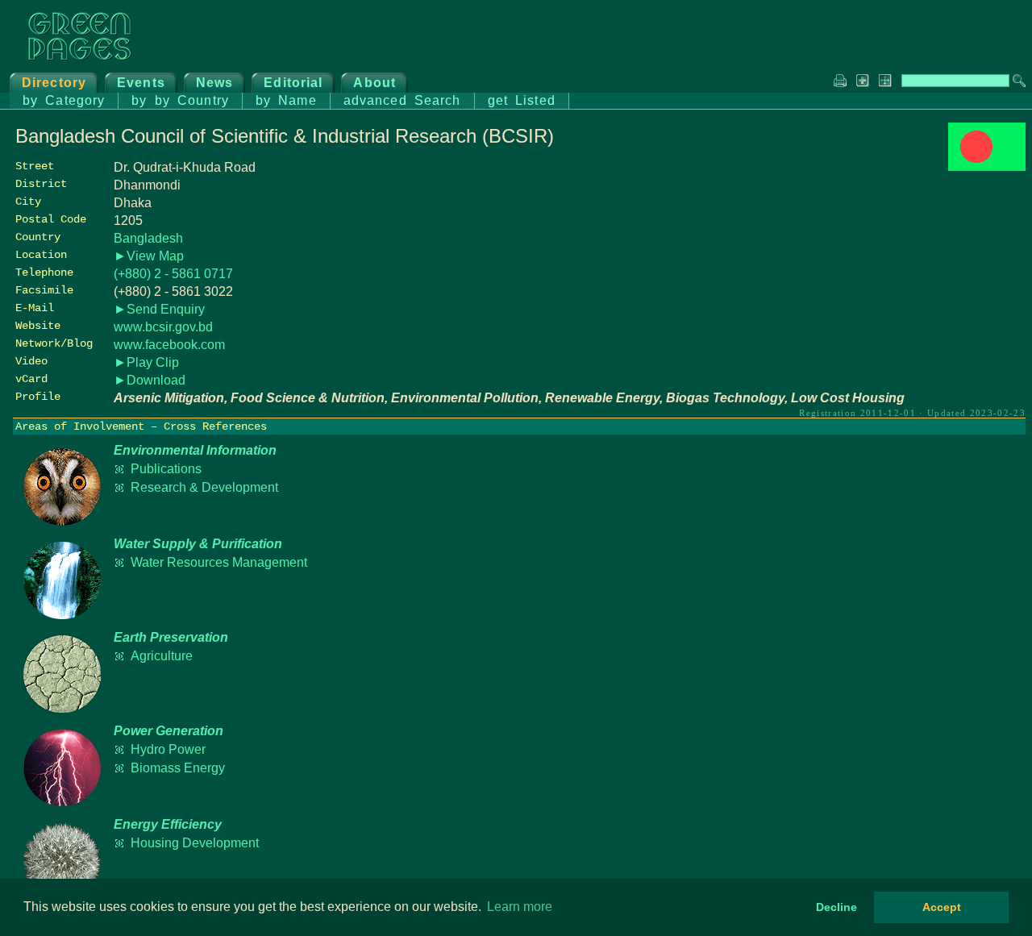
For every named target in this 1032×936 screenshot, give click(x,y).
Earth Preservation (171, 637)
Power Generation (168, 731)
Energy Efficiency (168, 824)
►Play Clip (146, 362)
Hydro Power (168, 749)
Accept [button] (941, 907)
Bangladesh (148, 238)
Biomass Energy (178, 768)
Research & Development (204, 487)
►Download (149, 380)
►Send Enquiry (159, 309)
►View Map (149, 256)
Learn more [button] (519, 906)
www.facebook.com (169, 345)
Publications (166, 469)
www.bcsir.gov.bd (163, 327)
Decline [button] (836, 907)
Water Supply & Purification (198, 544)
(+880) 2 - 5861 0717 (173, 274)
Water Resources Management (219, 562)
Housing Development (195, 843)
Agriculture (162, 656)
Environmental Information (195, 450)
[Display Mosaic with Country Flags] (987, 166)
